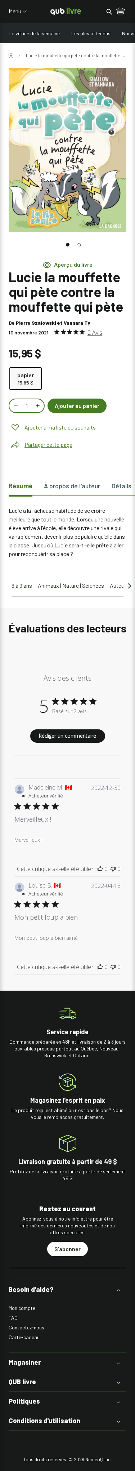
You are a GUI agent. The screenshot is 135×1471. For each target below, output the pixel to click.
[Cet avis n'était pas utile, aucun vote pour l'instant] (113, 869)
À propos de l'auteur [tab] (72, 486)
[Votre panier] (120, 11)
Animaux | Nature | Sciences (71, 585)
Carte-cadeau (24, 1337)
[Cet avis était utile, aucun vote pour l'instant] (100, 869)
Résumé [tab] (20, 486)
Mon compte (22, 1308)
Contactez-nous (26, 1327)
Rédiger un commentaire (67, 735)
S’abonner (67, 1248)
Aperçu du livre (73, 264)
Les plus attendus (91, 33)
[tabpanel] (67, 532)
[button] (67, 244)
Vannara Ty (77, 323)
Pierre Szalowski (36, 323)
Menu (15, 11)
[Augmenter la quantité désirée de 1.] (38, 405)
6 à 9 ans (22, 585)
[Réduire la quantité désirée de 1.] (15, 405)
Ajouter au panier (77, 405)
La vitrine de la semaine (34, 33)
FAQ (13, 1318)
